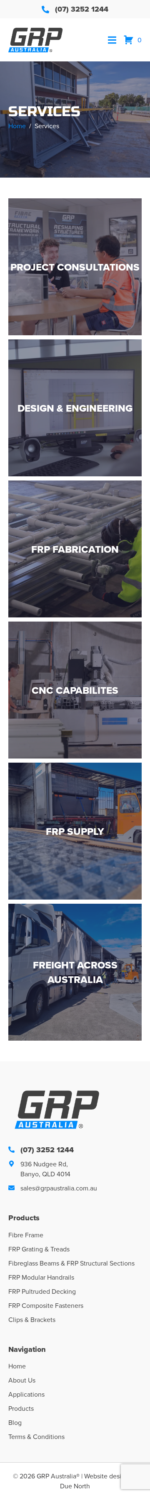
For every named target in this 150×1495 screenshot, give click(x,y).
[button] (112, 40)
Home (17, 1366)
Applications (26, 1394)
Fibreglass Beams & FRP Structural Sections (71, 1263)
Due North (75, 1485)
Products (21, 1408)
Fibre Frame (25, 1234)
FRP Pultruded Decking (42, 1291)
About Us (21, 1380)
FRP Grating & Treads (39, 1249)
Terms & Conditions (36, 1436)
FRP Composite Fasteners (45, 1305)
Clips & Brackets (31, 1319)
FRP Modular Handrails (41, 1277)
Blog (15, 1422)
